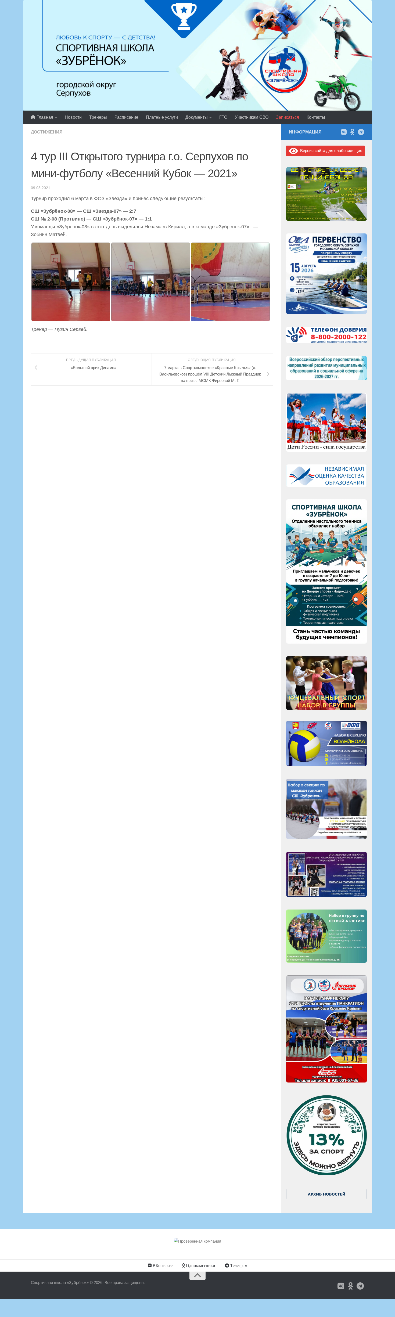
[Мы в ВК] (343, 132)
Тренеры (98, 117)
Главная (44, 117)
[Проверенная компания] (197, 1241)
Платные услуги (162, 117)
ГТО (223, 117)
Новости (73, 117)
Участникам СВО (251, 117)
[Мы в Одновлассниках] (352, 132)
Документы (196, 117)
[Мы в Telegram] (361, 132)
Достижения (47, 132)
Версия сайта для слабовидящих (330, 150)
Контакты (316, 117)
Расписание (126, 117)
